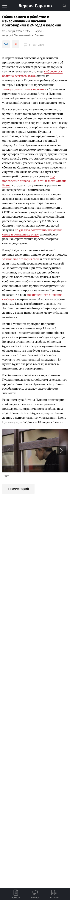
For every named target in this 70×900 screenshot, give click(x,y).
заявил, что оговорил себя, (20, 259)
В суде (38, 31)
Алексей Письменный (16, 35)
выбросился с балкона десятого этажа (32, 73)
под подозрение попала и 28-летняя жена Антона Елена (34, 180)
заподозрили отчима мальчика (24, 89)
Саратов (35, 5)
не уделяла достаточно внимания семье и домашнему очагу (32, 232)
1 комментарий (18, 488)
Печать (39, 35)
